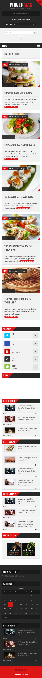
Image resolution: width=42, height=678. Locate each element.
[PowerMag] (21, 5)
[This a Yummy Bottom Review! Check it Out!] (21, 227)
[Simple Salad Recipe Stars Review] (21, 126)
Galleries (14, 20)
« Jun (5, 617)
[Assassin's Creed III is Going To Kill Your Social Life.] (10, 471)
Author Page (17, 674)
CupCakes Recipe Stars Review (18, 93)
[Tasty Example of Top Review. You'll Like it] (21, 280)
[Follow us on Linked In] (28, 24)
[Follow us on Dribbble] (35, 24)
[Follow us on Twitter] (19, 24)
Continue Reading (11, 107)
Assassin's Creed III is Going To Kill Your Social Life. (26, 408)
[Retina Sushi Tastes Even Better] (21, 178)
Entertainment (7, 425)
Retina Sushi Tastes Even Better (19, 197)
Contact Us (25, 674)
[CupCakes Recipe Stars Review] (21, 74)
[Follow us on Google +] (10, 24)
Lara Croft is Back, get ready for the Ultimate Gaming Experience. (25, 524)
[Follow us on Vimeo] (6, 24)
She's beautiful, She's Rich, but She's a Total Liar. (27, 418)
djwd (24, 65)
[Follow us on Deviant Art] (32, 24)
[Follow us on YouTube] (22, 24)
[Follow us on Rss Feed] (13, 24)
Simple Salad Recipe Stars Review (19, 145)
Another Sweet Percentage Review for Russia (27, 429)
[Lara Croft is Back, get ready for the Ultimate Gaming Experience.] (10, 482)
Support (28, 20)
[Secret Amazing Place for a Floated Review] (10, 459)
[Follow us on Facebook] (16, 24)
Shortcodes (21, 20)
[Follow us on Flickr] (25, 24)
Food (5, 65)
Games (5, 414)
